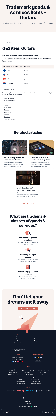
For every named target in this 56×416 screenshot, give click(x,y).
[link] (14, 154)
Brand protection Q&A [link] (17, 345)
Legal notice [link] (28, 401)
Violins (6, 103)
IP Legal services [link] (38, 340)
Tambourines (7, 112)
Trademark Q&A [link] (18, 343)
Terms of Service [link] (18, 347)
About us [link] (18, 336)
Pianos (6, 105)
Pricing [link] (17, 338)
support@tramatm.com (17, 357)
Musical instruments (9, 100)
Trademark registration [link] (38, 336)
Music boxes (7, 107)
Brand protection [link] (38, 338)
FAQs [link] (18, 340)
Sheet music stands (9, 119)
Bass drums (7, 117)
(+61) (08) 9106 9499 (35, 383)
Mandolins (6, 114)
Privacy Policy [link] (28, 403)
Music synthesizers (9, 98)
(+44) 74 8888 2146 (13, 374)
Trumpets (6, 110)
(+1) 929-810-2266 (28, 374)
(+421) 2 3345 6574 (21, 383)
